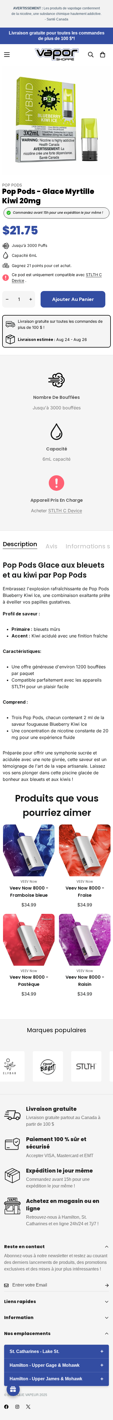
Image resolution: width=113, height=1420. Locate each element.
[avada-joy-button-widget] (13, 1389)
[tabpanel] (56, 671)
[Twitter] (28, 1407)
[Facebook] (6, 1407)
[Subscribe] (102, 1285)
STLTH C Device (65, 510)
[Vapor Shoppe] (56, 54)
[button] (102, 54)
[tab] (20, 544)
